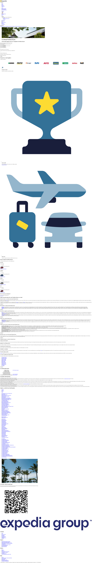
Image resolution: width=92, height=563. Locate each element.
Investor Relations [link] (4, 536)
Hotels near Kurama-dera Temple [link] (5, 414)
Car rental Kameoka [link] (4, 456)
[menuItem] (3, 26)
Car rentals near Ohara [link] (4, 453)
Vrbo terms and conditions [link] (5, 552)
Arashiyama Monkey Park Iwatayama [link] (6, 431)
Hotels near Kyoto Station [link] (5, 410)
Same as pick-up (2, 44)
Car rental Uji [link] (3, 438)
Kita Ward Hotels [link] (4, 397)
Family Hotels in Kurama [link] (4, 405)
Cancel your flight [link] (4, 558)
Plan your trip (2, 25)
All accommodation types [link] (5, 545)
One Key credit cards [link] (4, 546)
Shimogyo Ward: (4, 320)
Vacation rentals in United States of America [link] (7, 542)
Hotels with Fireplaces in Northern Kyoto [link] (6, 399)
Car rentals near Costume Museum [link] (6, 454)
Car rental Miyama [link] (4, 439)
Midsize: (3, 308)
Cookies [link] (3, 550)
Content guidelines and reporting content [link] (6, 554)
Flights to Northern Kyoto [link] (5, 417)
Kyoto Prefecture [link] (4, 22)
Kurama (17, 302)
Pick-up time (1, 46)
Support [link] (3, 557)
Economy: (3, 307)
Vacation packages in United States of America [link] (7, 543)
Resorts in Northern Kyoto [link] (5, 407)
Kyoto (7, 300)
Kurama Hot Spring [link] (4, 424)
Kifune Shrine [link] (3, 429)
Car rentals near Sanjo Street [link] (5, 450)
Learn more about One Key (6, 18)
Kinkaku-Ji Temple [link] (4, 427)
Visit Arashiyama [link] (4, 421)
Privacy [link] (2, 549)
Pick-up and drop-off (2, 43)
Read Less (2, 309)
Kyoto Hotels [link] (3, 408)
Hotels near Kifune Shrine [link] (5, 413)
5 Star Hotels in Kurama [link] (4, 400)
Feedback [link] (3, 538)
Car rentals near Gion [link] (4, 449)
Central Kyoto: (4, 321)
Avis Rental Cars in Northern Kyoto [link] (6, 446)
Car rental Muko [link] (3, 443)
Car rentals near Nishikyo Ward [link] (5, 445)
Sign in (2, 16)
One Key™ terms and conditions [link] (5, 551)
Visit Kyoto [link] (3, 426)
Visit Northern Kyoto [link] (4, 420)
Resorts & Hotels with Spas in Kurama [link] (6, 402)
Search (1, 56)
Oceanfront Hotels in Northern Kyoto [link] (6, 412)
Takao (24, 302)
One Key (1, 353)
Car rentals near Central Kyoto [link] (5, 451)
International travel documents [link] (5, 560)
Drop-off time (1, 47)
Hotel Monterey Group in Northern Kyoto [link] (6, 398)
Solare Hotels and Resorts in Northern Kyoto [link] (7, 393)
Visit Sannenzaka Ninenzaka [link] (5, 437)
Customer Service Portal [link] (67, 378)
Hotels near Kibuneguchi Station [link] (5, 396)
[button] (46, 388)
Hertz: (2, 312)
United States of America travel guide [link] (6, 541)
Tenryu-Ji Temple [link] (4, 434)
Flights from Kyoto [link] (4, 416)
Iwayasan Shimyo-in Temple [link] (5, 423)
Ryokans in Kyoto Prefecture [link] (5, 404)
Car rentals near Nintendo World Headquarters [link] (7, 455)
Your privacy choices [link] (4, 553)
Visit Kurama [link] (3, 436)
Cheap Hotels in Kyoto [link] (4, 415)
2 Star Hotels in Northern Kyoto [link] (5, 403)
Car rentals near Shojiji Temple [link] (5, 444)
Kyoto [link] (2, 21)
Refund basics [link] (3, 559)
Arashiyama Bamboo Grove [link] (5, 430)
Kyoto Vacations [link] (3, 425)
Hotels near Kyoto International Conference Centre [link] (7, 406)
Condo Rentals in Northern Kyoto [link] (5, 411)
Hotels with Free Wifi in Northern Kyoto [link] (6, 395)
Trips (41, 350)
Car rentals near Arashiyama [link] (5, 447)
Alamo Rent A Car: (4, 313)
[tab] (3, 389)
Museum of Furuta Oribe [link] (4, 428)
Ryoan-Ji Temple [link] (4, 433)
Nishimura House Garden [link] (5, 435)
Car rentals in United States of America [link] (6, 544)
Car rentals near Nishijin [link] (4, 448)
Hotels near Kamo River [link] (4, 394)
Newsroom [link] (3, 535)
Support (3, 14)
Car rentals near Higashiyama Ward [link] (6, 442)
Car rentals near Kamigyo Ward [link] (5, 440)
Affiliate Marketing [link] (4, 537)
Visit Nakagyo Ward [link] (4, 422)
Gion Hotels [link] (3, 409)
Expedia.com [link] (3, 20)
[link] (8, 3)
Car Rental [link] (3, 23)
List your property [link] (4, 534)
